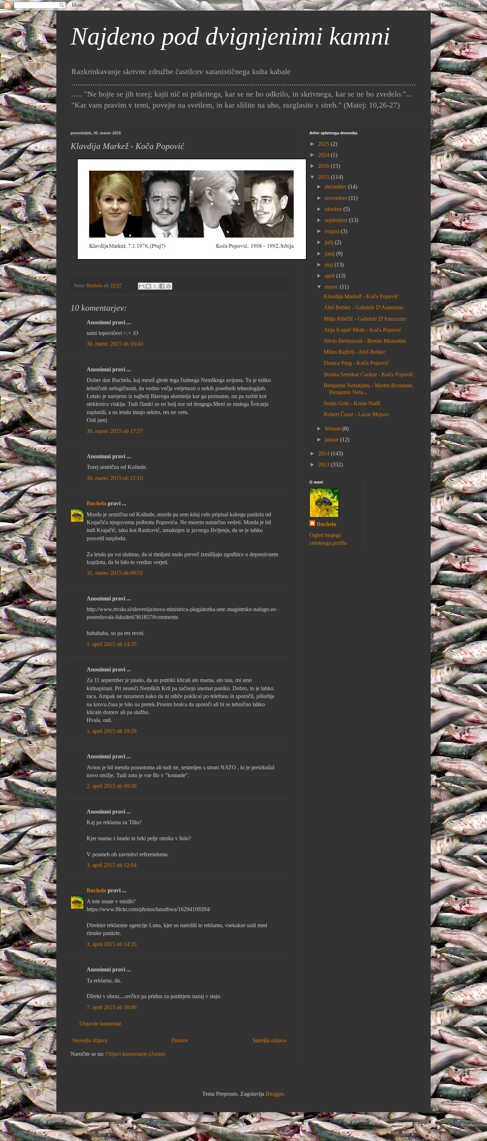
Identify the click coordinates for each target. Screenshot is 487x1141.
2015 (324, 177)
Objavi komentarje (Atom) (135, 1054)
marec (332, 287)
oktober (334, 209)
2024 (324, 155)
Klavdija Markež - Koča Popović (361, 296)
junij (330, 254)
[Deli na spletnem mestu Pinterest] (168, 286)
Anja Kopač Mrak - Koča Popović (362, 330)
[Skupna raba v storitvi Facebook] (161, 286)
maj (329, 265)
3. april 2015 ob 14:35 (112, 944)
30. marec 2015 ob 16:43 (115, 344)
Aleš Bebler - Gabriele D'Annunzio (364, 307)
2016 (324, 166)
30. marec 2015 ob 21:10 (115, 478)
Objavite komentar (100, 1024)
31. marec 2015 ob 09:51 (115, 573)
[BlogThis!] (148, 286)
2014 (324, 453)
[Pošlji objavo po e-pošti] (141, 286)
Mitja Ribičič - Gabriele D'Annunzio (365, 319)
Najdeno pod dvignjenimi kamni (230, 36)
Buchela (96, 503)
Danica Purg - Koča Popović (356, 363)
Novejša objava (89, 1040)
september (337, 220)
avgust (333, 231)
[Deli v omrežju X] (155, 286)
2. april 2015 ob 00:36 (112, 786)
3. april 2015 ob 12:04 (112, 865)
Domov (180, 1040)
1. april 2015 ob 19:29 (112, 731)
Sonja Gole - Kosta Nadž (352, 403)
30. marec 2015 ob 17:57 (115, 431)
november (337, 198)
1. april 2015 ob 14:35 (112, 644)
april (330, 276)
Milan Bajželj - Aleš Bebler (354, 352)
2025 (324, 144)
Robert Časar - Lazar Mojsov (356, 414)
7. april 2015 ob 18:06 (112, 1007)
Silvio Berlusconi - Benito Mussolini (365, 341)
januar (332, 440)
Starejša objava (269, 1040)
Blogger (274, 1094)
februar (333, 428)
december (336, 187)
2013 (324, 464)
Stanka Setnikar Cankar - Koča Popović (369, 374)
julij (330, 242)
